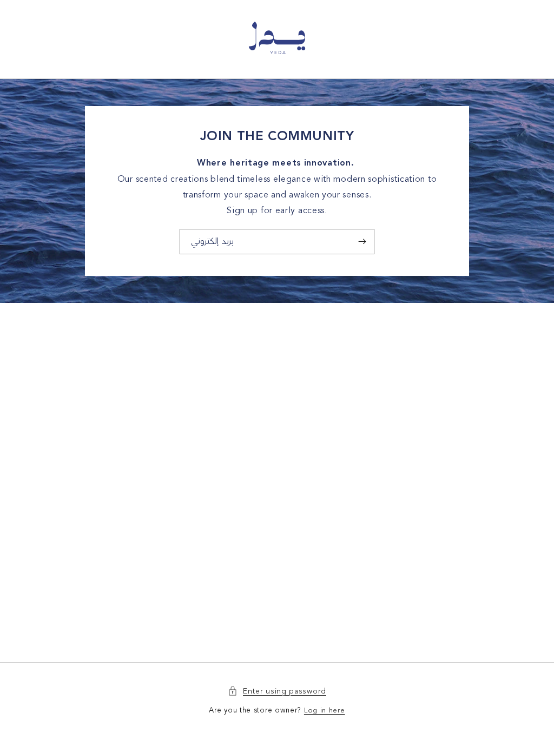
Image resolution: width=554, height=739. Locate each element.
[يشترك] (362, 241)
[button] (277, 691)
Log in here (324, 710)
